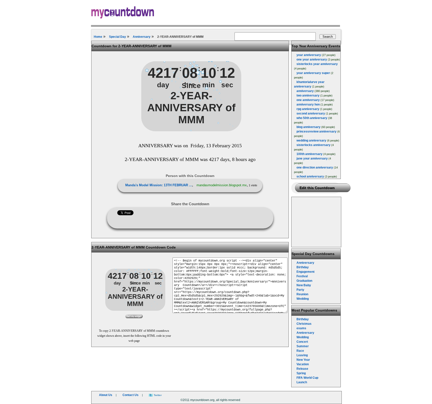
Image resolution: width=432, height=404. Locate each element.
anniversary (305, 91)
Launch (301, 382)
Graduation (304, 280)
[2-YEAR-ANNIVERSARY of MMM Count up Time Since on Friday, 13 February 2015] (134, 317)
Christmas (304, 324)
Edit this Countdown (317, 188)
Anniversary (141, 36)
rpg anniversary (307, 109)
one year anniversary (311, 59)
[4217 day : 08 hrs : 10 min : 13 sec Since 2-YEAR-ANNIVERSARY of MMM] (191, 130)
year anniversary (308, 55)
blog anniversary (308, 127)
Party (300, 290)
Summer (302, 346)
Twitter (158, 395)
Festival (302, 276)
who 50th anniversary (311, 118)
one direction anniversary (314, 167)
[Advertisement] (317, 222)
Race (300, 350)
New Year (303, 360)
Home (98, 36)
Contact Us (130, 395)
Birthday (302, 267)
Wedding (302, 298)
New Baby (303, 285)
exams (301, 328)
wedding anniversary (311, 140)
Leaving (302, 355)
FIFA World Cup (307, 378)
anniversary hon (308, 104)
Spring (301, 373)
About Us (105, 395)
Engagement (305, 272)
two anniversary (308, 95)
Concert (302, 342)
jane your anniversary (312, 158)
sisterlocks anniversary (313, 145)
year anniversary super (313, 73)
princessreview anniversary (316, 131)
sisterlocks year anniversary (317, 64)
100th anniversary (309, 154)
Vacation (302, 364)
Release (302, 368)
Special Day (117, 36)
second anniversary (310, 113)
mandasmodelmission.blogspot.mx (221, 185)
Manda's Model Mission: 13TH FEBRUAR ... (158, 185)
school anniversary (310, 176)
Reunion (302, 294)
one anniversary (308, 100)
